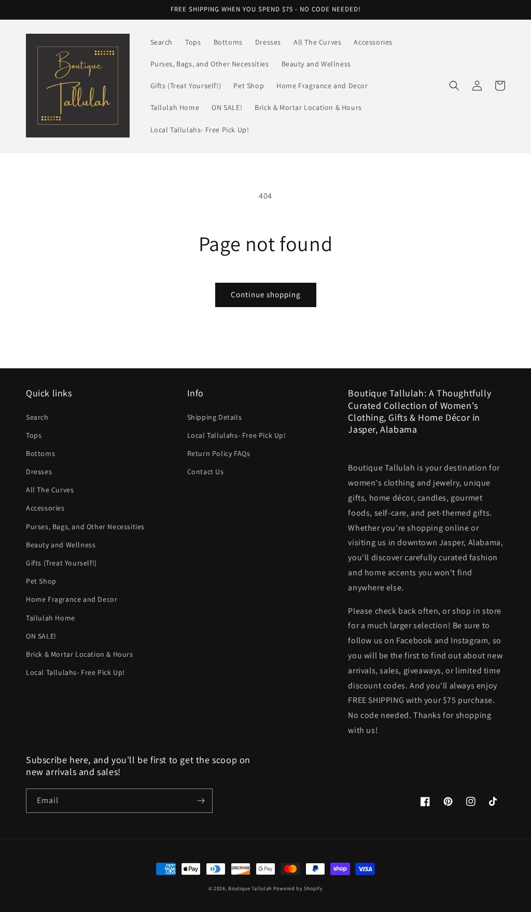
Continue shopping (266, 294)
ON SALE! (41, 636)
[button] (454, 85)
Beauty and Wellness (60, 544)
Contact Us (205, 471)
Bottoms (40, 453)
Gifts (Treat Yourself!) (61, 563)
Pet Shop (41, 581)
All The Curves (50, 489)
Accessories (45, 508)
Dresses (39, 471)
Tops (33, 435)
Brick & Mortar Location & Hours (79, 654)
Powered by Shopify (298, 888)
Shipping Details (214, 417)
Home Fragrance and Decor (71, 599)
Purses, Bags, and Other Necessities (85, 526)
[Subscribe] (200, 801)
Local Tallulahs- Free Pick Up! (75, 672)
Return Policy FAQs (218, 453)
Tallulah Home (50, 618)
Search (37, 417)
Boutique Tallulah (250, 888)
